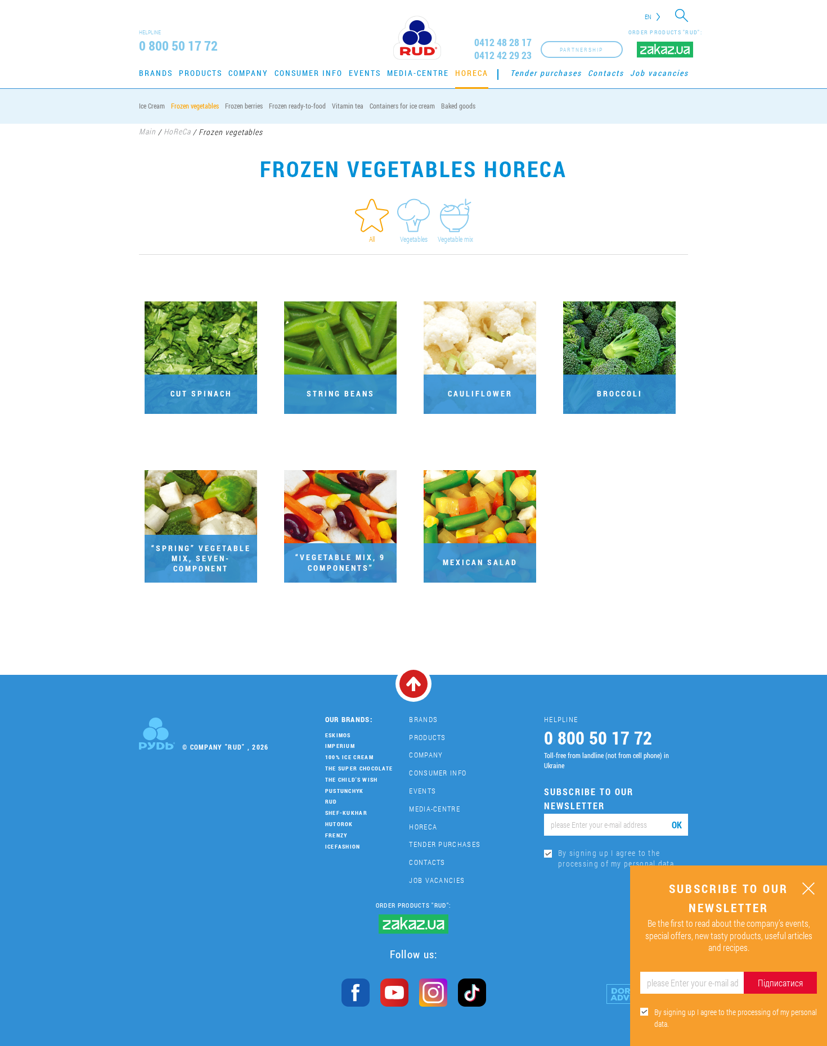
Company (248, 72)
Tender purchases (546, 72)
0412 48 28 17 (503, 42)
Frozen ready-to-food (297, 105)
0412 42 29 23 (503, 55)
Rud (331, 801)
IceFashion (343, 846)
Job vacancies (659, 72)
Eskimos (338, 735)
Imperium (340, 746)
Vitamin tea (347, 105)
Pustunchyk (344, 791)
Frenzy (336, 835)
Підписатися (780, 983)
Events (365, 72)
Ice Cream (152, 105)
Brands (156, 72)
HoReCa (471, 72)
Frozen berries (244, 105)
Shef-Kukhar (346, 813)
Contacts (606, 72)
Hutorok (339, 824)
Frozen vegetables (195, 105)
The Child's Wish (351, 779)
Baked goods (458, 105)
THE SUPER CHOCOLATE (359, 768)
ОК (677, 825)
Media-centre (418, 72)
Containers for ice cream (402, 105)
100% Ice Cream (349, 757)
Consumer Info (309, 72)
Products (200, 72)
